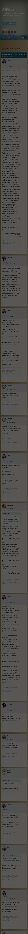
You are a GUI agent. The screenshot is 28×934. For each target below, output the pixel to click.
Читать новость (14, 490)
